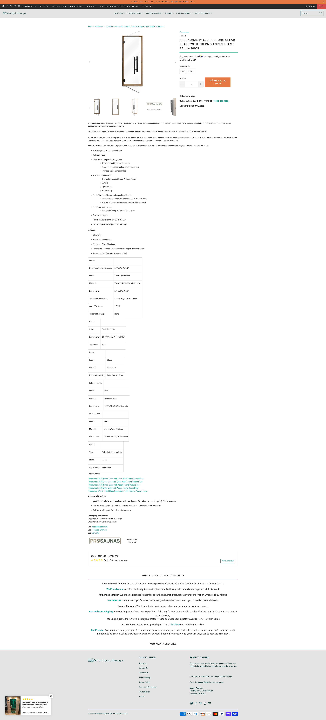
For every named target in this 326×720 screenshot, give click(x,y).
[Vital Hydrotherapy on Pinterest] (11, 6)
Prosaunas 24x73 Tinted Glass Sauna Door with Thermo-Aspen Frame (117, 491)
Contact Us (147, 6)
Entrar (311, 6)
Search (142, 697)
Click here (175, 624)
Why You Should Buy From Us (115, 6)
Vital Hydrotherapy (101, 713)
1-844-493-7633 (29, 6)
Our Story (44, 6)
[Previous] (90, 62)
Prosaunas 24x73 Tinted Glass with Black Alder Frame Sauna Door (115, 479)
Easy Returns (75, 6)
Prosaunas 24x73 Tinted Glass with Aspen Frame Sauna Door (113, 485)
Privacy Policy (144, 692)
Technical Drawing (99, 530)
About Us (142, 663)
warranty (95, 533)
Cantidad (183, 79)
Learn (135, 6)
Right (190, 71)
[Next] (175, 62)
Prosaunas (184, 32)
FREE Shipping (59, 6)
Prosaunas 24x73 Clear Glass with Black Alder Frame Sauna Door (115, 482)
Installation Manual (99, 527)
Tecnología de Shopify (119, 713)
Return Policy (144, 682)
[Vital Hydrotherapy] (14, 13)
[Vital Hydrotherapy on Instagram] (15, 6)
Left (183, 71)
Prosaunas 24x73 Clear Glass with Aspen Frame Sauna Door (113, 488)
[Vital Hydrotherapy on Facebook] (7, 6)
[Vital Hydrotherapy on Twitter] (3, 6)
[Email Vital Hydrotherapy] (19, 6)
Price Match (91, 6)
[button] (119, 13)
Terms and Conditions (147, 687)
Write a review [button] (228, 561)
